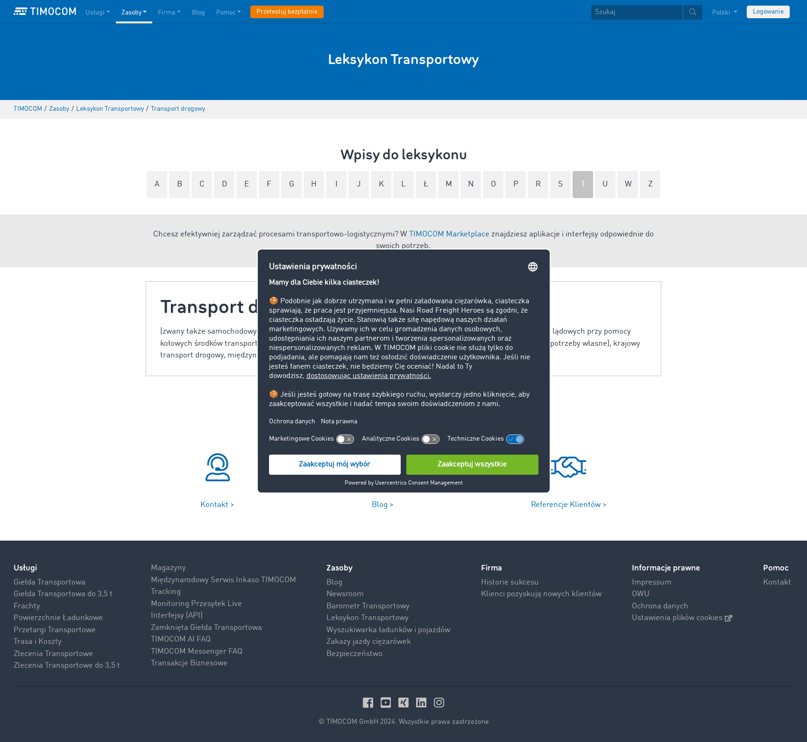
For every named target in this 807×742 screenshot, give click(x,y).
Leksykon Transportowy (367, 618)
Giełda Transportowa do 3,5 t (63, 594)
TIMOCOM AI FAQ (181, 639)
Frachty (27, 606)
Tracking (166, 592)
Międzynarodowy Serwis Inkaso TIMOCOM (223, 580)
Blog (198, 12)
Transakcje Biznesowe (189, 663)
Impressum (652, 582)
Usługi (95, 12)
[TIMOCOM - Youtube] (387, 702)
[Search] (693, 12)
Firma (166, 12)
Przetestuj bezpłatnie (287, 11)
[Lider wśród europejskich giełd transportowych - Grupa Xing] (404, 702)
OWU (641, 594)
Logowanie (768, 11)
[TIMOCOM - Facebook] (369, 702)
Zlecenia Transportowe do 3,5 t (67, 666)
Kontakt (777, 582)
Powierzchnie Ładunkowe (58, 618)
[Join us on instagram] (439, 702)
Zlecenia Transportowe (53, 654)
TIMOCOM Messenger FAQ (196, 652)
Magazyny (168, 568)
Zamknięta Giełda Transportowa (206, 628)
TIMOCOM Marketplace (449, 234)
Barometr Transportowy (368, 606)
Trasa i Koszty (38, 642)
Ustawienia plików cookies (677, 618)
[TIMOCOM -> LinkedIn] (422, 702)
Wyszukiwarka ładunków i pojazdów (388, 630)
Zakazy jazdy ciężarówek (368, 642)
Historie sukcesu (510, 582)
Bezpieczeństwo (354, 654)
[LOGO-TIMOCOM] (45, 11)
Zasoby (131, 12)
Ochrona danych (660, 606)
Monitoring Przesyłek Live (196, 604)
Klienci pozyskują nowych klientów (541, 594)
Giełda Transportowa (49, 582)
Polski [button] (722, 12)
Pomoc (226, 12)
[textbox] (647, 12)
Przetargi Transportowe (55, 630)
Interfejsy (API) (177, 616)
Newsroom (345, 594)
